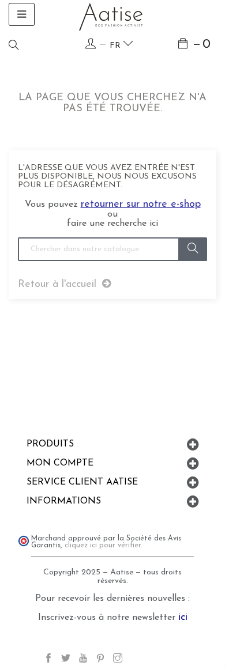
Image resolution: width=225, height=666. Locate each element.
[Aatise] (110, 17)
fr (116, 45)
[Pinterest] (100, 660)
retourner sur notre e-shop (141, 204)
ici (182, 617)
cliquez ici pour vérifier (103, 545)
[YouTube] (83, 660)
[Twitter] (65, 660)
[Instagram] (117, 660)
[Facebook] (48, 660)
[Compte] (90, 44)
